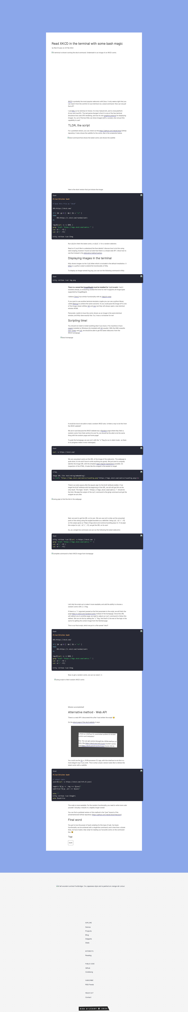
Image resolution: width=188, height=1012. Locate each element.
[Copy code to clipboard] (141, 195)
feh (89, 306)
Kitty (73, 111)
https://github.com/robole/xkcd (110, 131)
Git (102, 328)
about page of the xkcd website (83, 722)
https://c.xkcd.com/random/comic (84, 614)
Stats (87, 943)
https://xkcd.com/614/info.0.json (93, 746)
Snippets (175, 7)
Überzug (75, 304)
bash (70, 843)
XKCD (70, 101)
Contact (183, 7)
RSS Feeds (89, 984)
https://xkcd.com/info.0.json (95, 743)
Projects (161, 7)
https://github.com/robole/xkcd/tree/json (106, 815)
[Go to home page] (6, 7)
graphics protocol (110, 116)
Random (104, 431)
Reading (88, 955)
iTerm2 (76, 297)
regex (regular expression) (105, 464)
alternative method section (93, 253)
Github (87, 968)
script (106, 297)
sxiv (94, 306)
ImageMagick (88, 287)
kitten (70, 266)
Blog (168, 7)
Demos (153, 7)
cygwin (70, 328)
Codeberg (89, 972)
